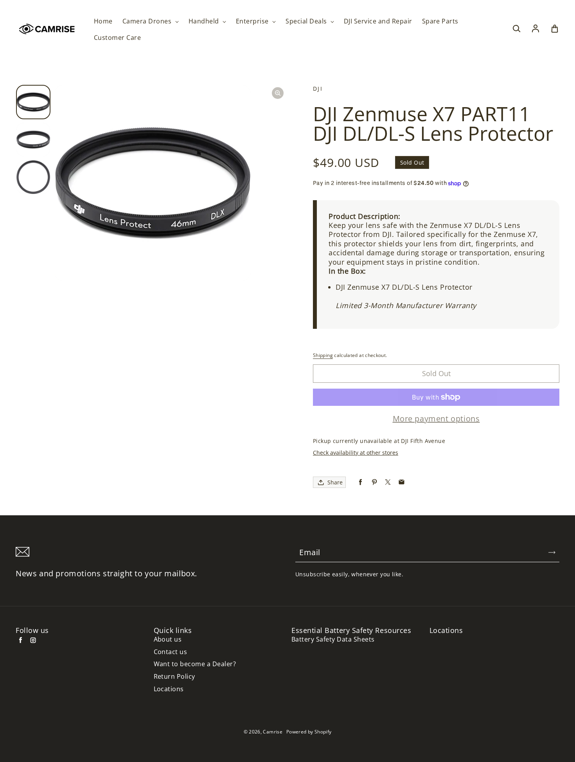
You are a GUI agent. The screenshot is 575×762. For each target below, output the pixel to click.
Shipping (323, 355)
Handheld (205, 21)
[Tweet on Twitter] (388, 482)
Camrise (272, 731)
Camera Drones (147, 21)
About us (168, 639)
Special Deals (307, 21)
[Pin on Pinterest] (374, 482)
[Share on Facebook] (360, 482)
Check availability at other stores (355, 452)
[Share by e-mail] (401, 482)
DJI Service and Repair (378, 21)
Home (103, 21)
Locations (169, 689)
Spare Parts (440, 21)
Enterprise (253, 21)
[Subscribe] (551, 552)
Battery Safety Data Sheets (332, 639)
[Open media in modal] (278, 93)
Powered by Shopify (308, 731)
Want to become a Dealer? (195, 664)
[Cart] (554, 29)
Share (335, 482)
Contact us (170, 652)
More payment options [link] (436, 419)
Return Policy (174, 676)
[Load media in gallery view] (33, 102)
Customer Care (117, 38)
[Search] (516, 29)
